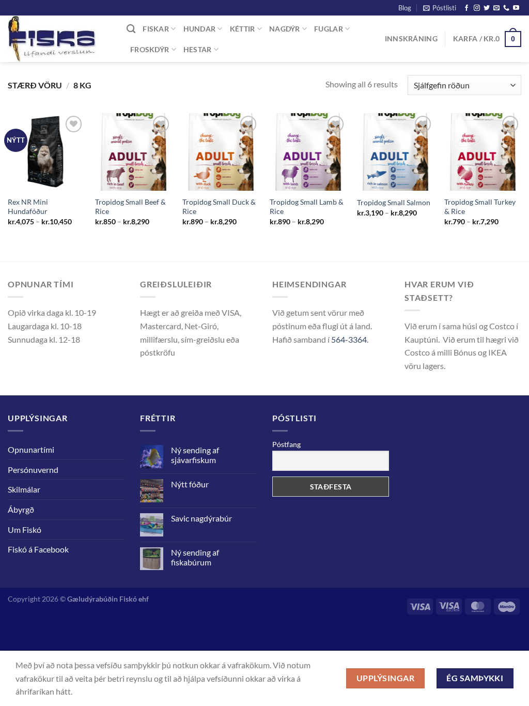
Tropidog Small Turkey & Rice (480, 206)
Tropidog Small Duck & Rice (219, 206)
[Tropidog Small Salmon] (395, 151)
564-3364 (349, 339)
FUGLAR (328, 28)
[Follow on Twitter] (487, 8)
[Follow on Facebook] (466, 8)
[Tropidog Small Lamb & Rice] (308, 151)
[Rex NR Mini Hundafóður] (46, 151)
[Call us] (506, 8)
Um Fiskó (24, 529)
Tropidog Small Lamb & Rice (307, 206)
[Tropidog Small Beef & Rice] (133, 151)
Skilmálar (24, 489)
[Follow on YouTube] (516, 8)
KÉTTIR (242, 28)
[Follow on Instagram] (477, 8)
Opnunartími (31, 449)
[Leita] (131, 29)
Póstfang (286, 444)
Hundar (199, 28)
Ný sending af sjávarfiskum (195, 455)
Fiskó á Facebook (38, 549)
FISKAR (156, 28)
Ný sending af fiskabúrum (195, 557)
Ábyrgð (21, 509)
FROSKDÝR (149, 49)
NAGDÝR (284, 28)
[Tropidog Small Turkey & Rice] (482, 151)
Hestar (197, 49)
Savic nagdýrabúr (201, 518)
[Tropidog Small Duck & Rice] (220, 151)
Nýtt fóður (190, 484)
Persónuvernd (33, 469)
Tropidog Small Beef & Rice (130, 206)
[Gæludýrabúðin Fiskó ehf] (59, 39)
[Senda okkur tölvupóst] (496, 8)
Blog (404, 8)
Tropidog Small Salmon (393, 202)
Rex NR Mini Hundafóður (28, 206)
